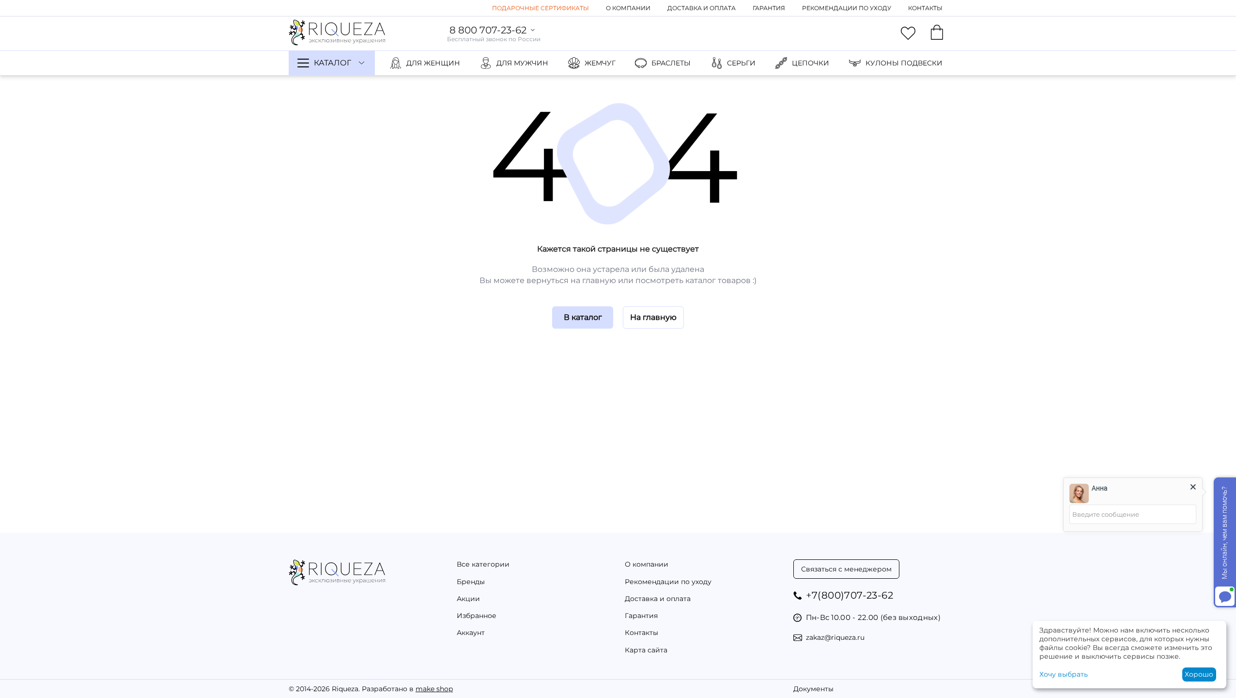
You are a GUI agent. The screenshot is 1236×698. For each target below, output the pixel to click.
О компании (628, 8)
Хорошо (1199, 674)
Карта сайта (646, 650)
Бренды (471, 581)
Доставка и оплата (701, 8)
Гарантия (769, 8)
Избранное (476, 615)
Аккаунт (471, 632)
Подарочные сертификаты (540, 8)
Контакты (925, 8)
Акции (468, 598)
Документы (813, 688)
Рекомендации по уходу (846, 8)
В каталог (583, 317)
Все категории (483, 564)
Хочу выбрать (1063, 674)
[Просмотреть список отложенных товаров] (908, 33)
